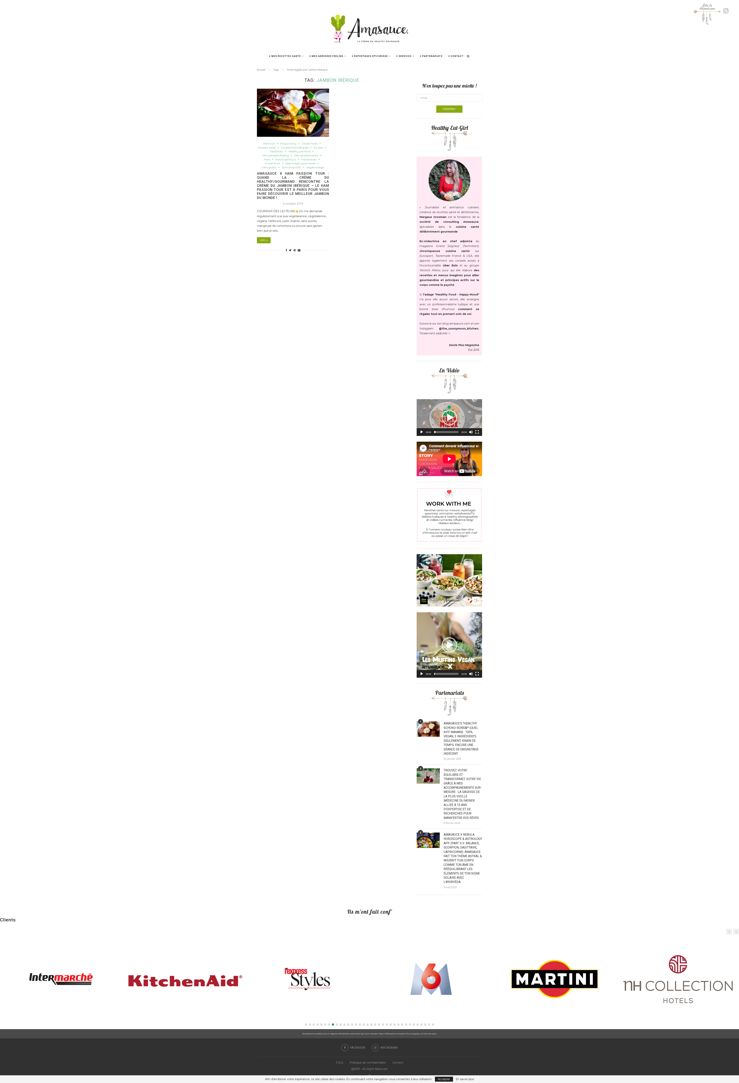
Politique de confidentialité (368, 1062)
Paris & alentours (285, 159)
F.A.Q (339, 1062)
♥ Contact (455, 56)
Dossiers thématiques (294, 147)
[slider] (446, 432)
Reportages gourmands (300, 163)
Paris (267, 159)
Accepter (444, 1079)
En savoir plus (465, 1079)
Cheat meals (310, 143)
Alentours (269, 143)
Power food (272, 163)
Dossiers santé (267, 147)
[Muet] (471, 432)
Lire (262, 240)
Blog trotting (288, 143)
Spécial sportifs (291, 167)
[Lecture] (422, 432)
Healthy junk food (299, 151)
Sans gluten (269, 167)
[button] (449, 417)
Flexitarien (276, 151)
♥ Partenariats (431, 56)
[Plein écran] (477, 432)
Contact (397, 1062)
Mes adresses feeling (275, 155)
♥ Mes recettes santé (285, 56)
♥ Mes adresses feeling (326, 56)
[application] (449, 417)
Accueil (261, 69)
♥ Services (403, 56)
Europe (318, 147)
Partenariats (309, 159)
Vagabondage (315, 167)
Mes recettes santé (306, 155)
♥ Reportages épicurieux (370, 56)
